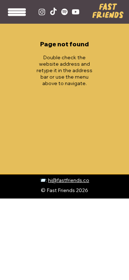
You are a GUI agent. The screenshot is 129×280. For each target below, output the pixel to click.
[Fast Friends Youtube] (75, 12)
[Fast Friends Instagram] (42, 12)
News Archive (117, 182)
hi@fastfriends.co (68, 180)
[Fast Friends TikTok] (53, 12)
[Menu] (17, 14)
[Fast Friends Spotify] (64, 12)
